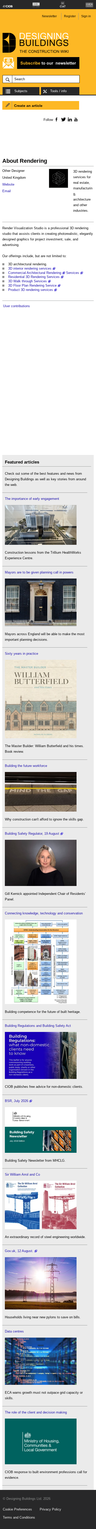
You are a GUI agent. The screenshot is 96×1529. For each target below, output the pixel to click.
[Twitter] (62, 119)
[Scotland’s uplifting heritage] (41, 1228)
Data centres (14, 1331)
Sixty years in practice (21, 653)
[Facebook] (56, 119)
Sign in (86, 16)
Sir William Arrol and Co (22, 1174)
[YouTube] (75, 119)
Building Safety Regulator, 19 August (32, 833)
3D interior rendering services (29, 268)
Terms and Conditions (19, 1517)
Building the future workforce (26, 766)
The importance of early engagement (32, 499)
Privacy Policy (50, 1509)
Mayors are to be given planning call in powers (39, 572)
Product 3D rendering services (30, 290)
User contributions (16, 306)
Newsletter (49, 16)
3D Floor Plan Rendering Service (32, 285)
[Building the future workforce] (41, 810)
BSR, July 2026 (16, 1101)
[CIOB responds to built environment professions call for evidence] (41, 1463)
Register (70, 16)
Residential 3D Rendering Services (34, 277)
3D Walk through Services (27, 281)
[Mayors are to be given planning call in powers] (41, 625)
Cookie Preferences (17, 1509)
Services (72, 273)
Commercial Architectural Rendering (34, 273)
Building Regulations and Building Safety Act (38, 1026)
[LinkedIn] (69, 119)
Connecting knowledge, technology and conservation (44, 913)
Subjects (20, 91)
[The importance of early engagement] (41, 544)
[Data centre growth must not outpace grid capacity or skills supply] (41, 1384)
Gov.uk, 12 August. (19, 1251)
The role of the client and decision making (36, 1412)
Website (8, 184)
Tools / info (58, 91)
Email (6, 191)
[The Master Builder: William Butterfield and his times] (41, 737)
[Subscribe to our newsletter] (41, 68)
